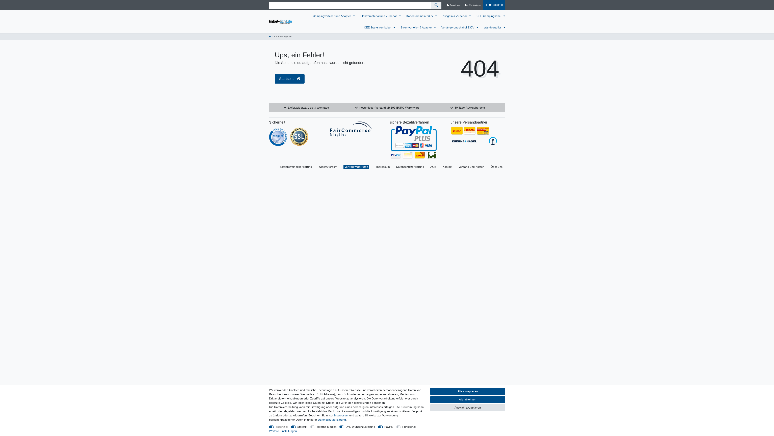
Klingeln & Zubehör (455, 16)
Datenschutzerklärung (410, 166)
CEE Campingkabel (489, 16)
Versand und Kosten (471, 166)
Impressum (383, 166)
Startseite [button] (287, 79)
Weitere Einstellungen (283, 431)
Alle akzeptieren (468, 391)
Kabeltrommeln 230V (420, 16)
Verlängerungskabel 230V (458, 27)
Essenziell (282, 426)
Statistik (302, 426)
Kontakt (447, 166)
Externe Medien (326, 426)
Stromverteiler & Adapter (417, 27)
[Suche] (436, 5)
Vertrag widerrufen (356, 166)
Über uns (496, 166)
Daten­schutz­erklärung (332, 419)
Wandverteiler (493, 27)
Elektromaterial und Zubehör (379, 16)
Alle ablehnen (467, 399)
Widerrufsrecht (327, 166)
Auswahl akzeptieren (468, 407)
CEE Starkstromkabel (378, 27)
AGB (433, 166)
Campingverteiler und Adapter (332, 16)
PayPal (388, 426)
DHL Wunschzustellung (360, 426)
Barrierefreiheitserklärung (296, 166)
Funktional (409, 426)
